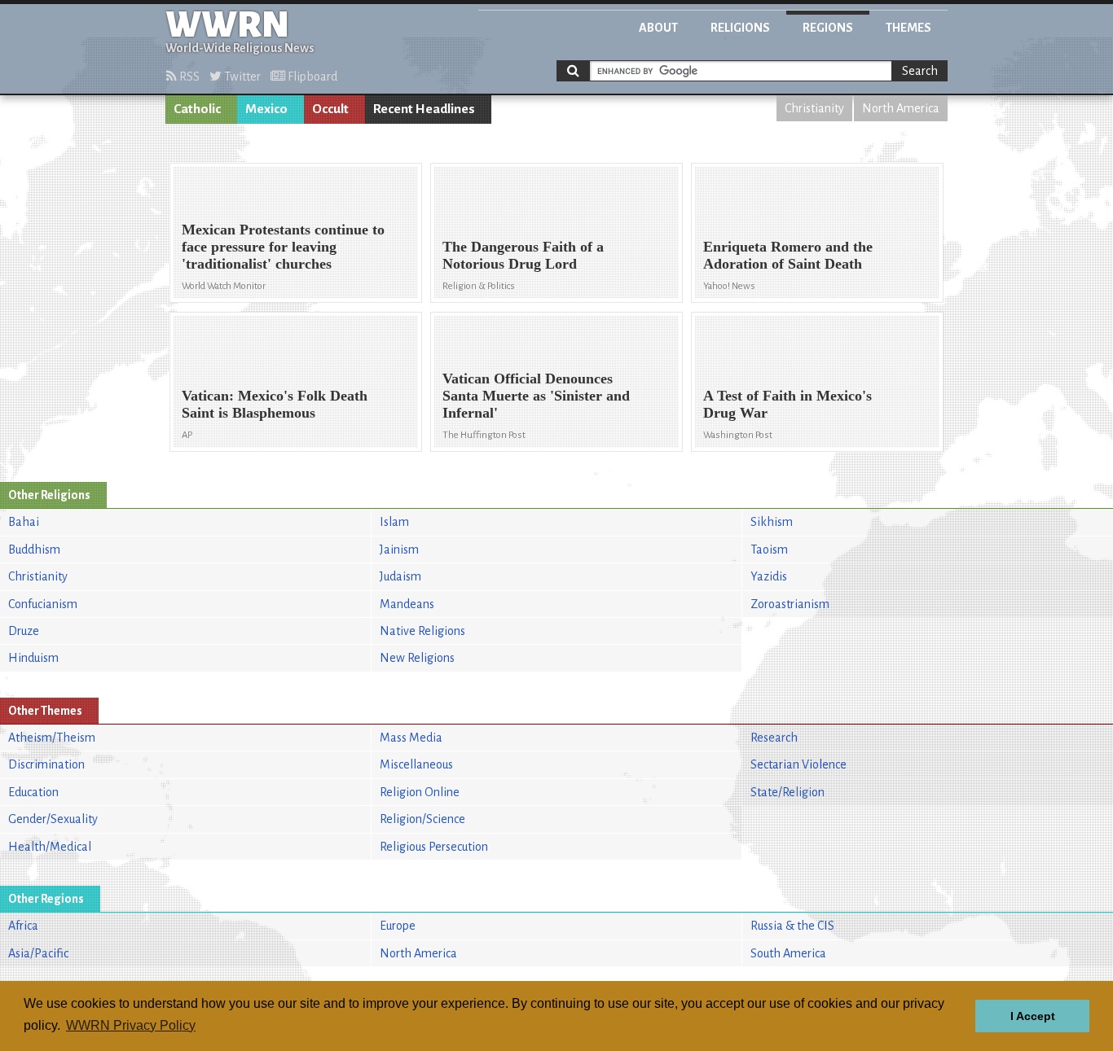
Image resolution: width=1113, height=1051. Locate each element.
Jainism (399, 549)
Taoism (769, 549)
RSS (188, 76)
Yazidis (768, 576)
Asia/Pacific (38, 953)
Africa (23, 925)
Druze (23, 630)
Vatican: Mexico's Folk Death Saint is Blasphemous (274, 404)
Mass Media (411, 737)
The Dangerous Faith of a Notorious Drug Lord (523, 255)
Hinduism (33, 657)
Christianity (814, 108)
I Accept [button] (1032, 1016)
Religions (740, 27)
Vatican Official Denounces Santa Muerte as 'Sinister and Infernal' (536, 395)
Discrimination (46, 764)
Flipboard (311, 76)
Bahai (23, 521)
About (658, 27)
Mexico (266, 109)
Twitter (241, 76)
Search (920, 70)
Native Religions (422, 630)
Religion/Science (422, 818)
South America (788, 953)
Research (774, 737)
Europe (398, 925)
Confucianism (42, 604)
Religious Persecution (434, 846)
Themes (908, 27)
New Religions (417, 657)
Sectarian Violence (798, 764)
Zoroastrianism (789, 604)
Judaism (400, 576)
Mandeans (407, 604)
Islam (394, 521)
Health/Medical (49, 846)
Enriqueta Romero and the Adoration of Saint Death (788, 255)
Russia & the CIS (792, 925)
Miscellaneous (416, 764)
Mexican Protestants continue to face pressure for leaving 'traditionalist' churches (283, 246)
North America (900, 108)
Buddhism (34, 549)
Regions (828, 27)
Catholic (197, 109)
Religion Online (420, 792)
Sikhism (771, 521)
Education (33, 792)
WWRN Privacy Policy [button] (131, 1025)
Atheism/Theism (51, 737)
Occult (330, 109)
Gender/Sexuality (53, 818)
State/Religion (787, 792)
